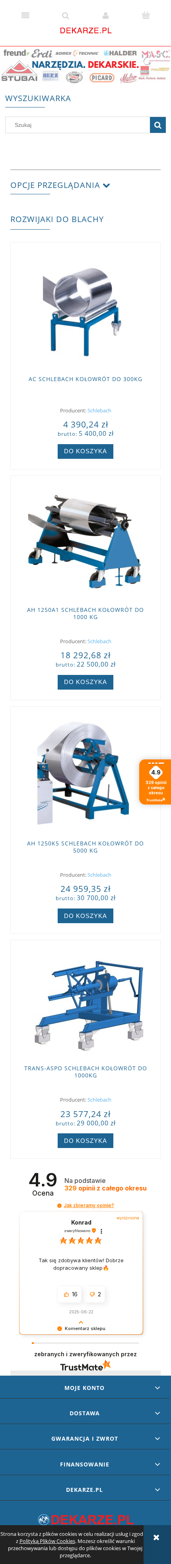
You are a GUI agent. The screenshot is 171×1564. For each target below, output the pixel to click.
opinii (105, 1188)
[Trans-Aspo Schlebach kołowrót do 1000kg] (85, 1003)
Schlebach (99, 410)
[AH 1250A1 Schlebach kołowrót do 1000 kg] (85, 541)
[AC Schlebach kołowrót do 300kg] (85, 309)
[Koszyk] (146, 15)
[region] (85, 65)
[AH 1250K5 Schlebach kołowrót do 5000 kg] (85, 773)
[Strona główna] (85, 29)
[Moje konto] (106, 15)
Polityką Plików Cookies (47, 1541)
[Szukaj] (158, 125)
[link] (85, 65)
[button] (25, 15)
